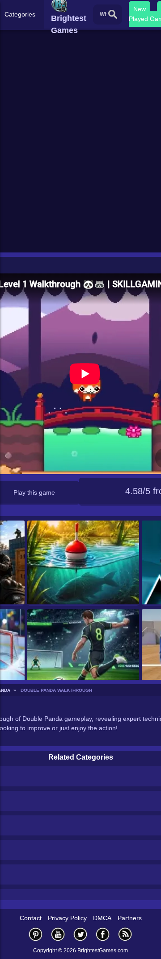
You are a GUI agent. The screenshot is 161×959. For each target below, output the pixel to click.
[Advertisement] (80, 165)
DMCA (102, 918)
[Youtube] (58, 934)
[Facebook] (103, 934)
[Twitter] (80, 934)
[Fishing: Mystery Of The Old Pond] (83, 563)
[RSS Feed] (125, 934)
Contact (31, 918)
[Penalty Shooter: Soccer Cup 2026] (83, 651)
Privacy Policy (67, 918)
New (139, 8)
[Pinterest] (36, 934)
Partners (130, 918)
